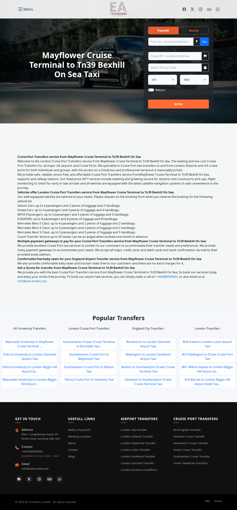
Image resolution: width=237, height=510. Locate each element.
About (72, 443)
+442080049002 (167, 277)
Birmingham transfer (187, 430)
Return (160, 90)
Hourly (194, 30)
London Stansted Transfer (137, 463)
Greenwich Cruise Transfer (190, 443)
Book (178, 104)
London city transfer (134, 430)
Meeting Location (79, 436)
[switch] (151, 89)
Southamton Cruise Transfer (191, 456)
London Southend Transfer (138, 456)
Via (204, 42)
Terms (218, 501)
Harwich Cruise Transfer (189, 436)
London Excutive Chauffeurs (139, 470)
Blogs (71, 456)
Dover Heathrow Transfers (190, 463)
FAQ (207, 501)
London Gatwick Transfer (137, 436)
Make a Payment (79, 430)
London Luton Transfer (135, 450)
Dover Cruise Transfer (187, 450)
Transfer (163, 30)
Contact (73, 450)
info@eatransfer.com (32, 281)
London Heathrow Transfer (138, 443)
